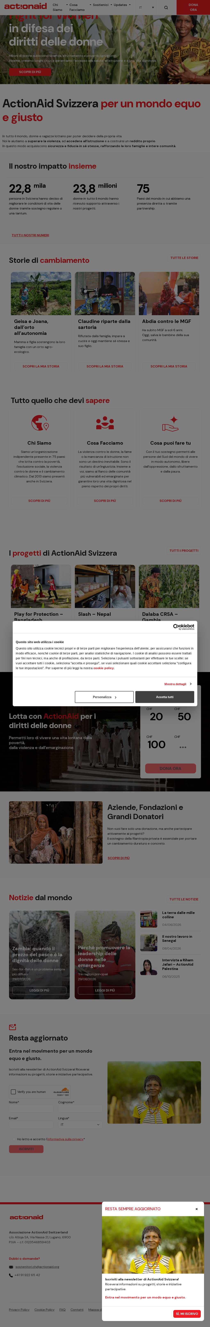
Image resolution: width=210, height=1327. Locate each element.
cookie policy (104, 668)
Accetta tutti (164, 697)
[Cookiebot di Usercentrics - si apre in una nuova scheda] (176, 627)
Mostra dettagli (175, 684)
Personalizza (102, 697)
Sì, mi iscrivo (187, 1314)
